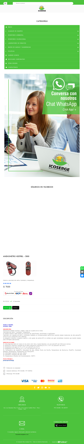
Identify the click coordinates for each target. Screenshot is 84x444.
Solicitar (6, 308)
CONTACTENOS (13, 67)
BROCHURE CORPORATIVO (16, 59)
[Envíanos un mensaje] (82, 272)
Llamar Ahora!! (62, 425)
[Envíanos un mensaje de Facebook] (82, 275)
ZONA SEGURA (12, 63)
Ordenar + (15, 308)
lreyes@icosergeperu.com (22, 434)
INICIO (10, 27)
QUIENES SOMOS (13, 55)
